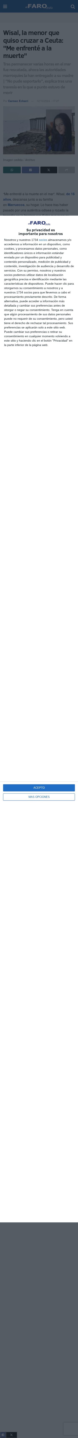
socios (43, 239)
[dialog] (39, 719)
